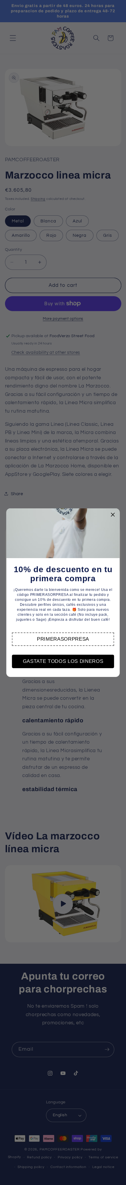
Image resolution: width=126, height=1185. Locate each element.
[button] (63, 639)
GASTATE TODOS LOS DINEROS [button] (63, 661)
